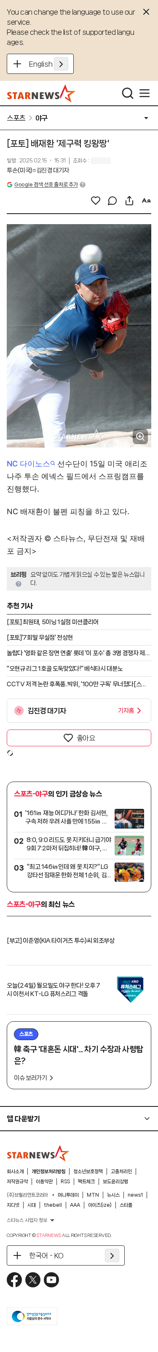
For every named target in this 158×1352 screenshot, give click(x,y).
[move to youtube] (51, 1279)
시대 (31, 1205)
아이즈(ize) (100, 1205)
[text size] (146, 201)
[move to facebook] (14, 1279)
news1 (135, 1195)
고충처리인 (121, 1171)
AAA (75, 1205)
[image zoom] (140, 436)
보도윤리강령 (115, 1181)
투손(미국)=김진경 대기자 (38, 170)
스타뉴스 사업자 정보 (27, 1220)
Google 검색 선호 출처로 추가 (46, 184)
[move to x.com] (32, 1279)
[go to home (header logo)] (41, 93)
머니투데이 (68, 1195)
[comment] (112, 201)
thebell (53, 1205)
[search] (127, 93)
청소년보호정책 (88, 1171)
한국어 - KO (46, 1255)
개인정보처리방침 (48, 1171)
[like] (96, 201)
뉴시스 (113, 1195)
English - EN (48, 64)
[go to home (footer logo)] (38, 1153)
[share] (129, 201)
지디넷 (13, 1205)
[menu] (144, 93)
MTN (93, 1195)
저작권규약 (17, 1181)
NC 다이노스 (28, 463)
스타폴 (126, 1205)
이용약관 (44, 1181)
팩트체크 (86, 1181)
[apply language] (61, 64)
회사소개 (15, 1171)
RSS (65, 1181)
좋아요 (86, 738)
